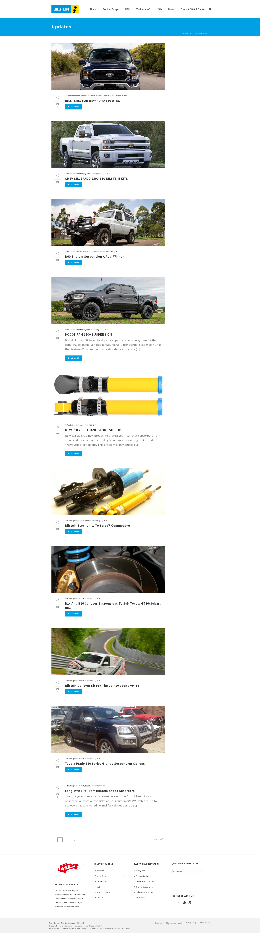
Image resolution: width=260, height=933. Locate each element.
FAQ (159, 9)
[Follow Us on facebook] (174, 902)
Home (93, 9)
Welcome (100, 870)
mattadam (71, 174)
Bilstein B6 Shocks (198, 34)
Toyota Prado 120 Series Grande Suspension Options (105, 763)
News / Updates (103, 892)
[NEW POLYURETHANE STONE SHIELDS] (108, 396)
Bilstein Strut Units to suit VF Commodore (97, 525)
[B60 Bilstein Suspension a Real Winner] (108, 222)
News (171, 9)
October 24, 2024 (121, 96)
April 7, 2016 (101, 786)
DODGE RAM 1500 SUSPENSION (88, 334)
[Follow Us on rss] (184, 902)
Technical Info (143, 9)
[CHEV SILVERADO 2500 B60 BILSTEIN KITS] (108, 144)
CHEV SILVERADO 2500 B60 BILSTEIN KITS (96, 178)
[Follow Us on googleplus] (179, 902)
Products (99, 96)
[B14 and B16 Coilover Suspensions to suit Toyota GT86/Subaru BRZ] (108, 569)
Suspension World (143, 876)
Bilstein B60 (81, 251)
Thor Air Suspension (144, 887)
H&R (127, 9)
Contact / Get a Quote (193, 9)
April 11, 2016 (95, 598)
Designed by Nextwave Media (169, 923)
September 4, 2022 (112, 251)
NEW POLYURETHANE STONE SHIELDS (93, 430)
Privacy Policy (191, 923)
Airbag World (141, 870)
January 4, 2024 (102, 174)
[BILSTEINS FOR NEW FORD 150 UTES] (108, 66)
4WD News (140, 897)
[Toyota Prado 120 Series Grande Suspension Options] (108, 729)
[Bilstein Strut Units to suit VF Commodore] (108, 491)
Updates (106, 96)
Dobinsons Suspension (145, 892)
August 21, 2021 (102, 329)
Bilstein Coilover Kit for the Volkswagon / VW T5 (102, 685)
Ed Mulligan (71, 425)
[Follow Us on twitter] (189, 902)
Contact (100, 897)
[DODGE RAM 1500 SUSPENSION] (108, 300)
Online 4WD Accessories (146, 881)
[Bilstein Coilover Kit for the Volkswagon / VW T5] (108, 651)
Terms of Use (204, 923)
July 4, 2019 (94, 425)
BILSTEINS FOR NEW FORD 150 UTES (92, 101)
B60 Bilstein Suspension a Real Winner (94, 256)
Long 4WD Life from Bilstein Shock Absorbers (100, 791)
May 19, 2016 (102, 520)
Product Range (111, 9)
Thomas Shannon (73, 96)
